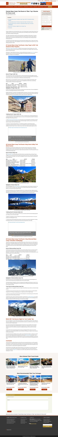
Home (7, 6)
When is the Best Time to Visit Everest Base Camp (23, 367)
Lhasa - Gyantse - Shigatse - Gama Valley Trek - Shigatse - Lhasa (16, 233)
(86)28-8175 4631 (47, 0)
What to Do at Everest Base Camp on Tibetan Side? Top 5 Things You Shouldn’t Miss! (11, 367)
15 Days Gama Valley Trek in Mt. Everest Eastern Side (20, 232)
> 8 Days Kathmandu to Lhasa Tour (11, 422)
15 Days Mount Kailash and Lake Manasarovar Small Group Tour (23, 384)
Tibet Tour (15, 6)
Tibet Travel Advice (40, 6)
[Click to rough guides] (47, 432)
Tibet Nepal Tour (26, 6)
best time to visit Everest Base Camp (13, 119)
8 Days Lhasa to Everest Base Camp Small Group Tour (11, 384)
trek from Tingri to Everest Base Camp (13, 48)
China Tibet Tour (20, 6)
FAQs (42, 0)
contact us (15, 349)
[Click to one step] (44, 432)
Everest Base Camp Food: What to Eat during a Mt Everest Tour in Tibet (47, 367)
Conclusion (10, 27)
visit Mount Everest (31, 296)
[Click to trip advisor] (24, 432)
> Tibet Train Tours (22, 423)
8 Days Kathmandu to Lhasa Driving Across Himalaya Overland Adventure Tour (34, 384)
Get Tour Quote (50, 6)
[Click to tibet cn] (50, 432)
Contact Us (39, 0)
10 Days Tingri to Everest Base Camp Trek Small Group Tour (20, 137)
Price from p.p (11, 140)
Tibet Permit (35, 6)
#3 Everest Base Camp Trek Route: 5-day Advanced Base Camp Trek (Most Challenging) (20, 24)
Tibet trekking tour (18, 186)
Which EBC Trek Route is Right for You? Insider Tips (17, 26)
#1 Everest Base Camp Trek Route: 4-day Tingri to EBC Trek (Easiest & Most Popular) (21, 20)
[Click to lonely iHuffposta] (35, 432)
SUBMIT (9, 411)
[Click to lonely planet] (19, 432)
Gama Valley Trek (10, 154)
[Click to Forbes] (30, 432)
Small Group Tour (10, 6)
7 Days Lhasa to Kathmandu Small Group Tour (46, 384)
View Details (9, 389)
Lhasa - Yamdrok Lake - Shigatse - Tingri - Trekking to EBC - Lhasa (16, 139)
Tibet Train (30, 6)
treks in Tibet (33, 52)
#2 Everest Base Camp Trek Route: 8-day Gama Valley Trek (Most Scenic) (20, 21)
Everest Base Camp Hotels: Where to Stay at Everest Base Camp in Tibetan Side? (34, 367)
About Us (45, 6)
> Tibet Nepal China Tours (23, 422)
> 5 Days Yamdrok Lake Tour (10, 423)
